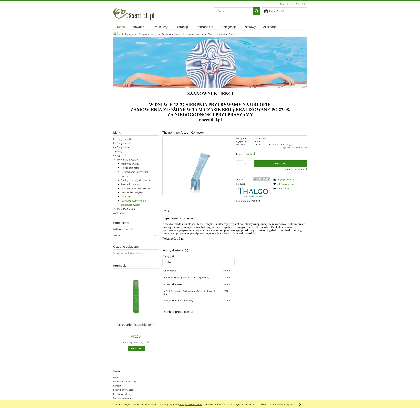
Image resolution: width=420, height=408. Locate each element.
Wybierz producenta (123, 229)
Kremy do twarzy (130, 163)
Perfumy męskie (122, 143)
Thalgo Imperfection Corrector (130, 252)
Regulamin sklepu (121, 394)
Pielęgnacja (119, 155)
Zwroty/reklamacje (122, 398)
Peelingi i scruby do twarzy (135, 180)
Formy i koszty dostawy (124, 381)
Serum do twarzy (130, 184)
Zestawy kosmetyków (132, 192)
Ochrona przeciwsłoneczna (135, 188)
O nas (116, 377)
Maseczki (126, 196)
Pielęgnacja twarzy (127, 159)
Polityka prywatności (123, 389)
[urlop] (210, 82)
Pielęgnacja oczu (130, 167)
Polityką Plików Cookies (190, 404)
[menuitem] (121, 27)
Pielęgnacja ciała (126, 208)
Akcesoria (118, 213)
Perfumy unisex (121, 147)
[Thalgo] (253, 192)
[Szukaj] (256, 11)
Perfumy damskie (122, 139)
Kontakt (117, 385)
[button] (283, 179)
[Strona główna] (133, 13)
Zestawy (117, 151)
